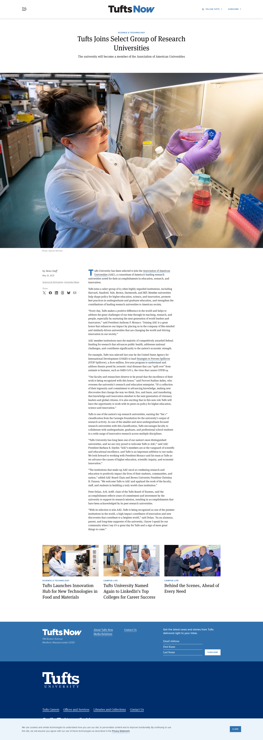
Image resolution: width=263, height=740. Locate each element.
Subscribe (233, 9)
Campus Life (110, 581)
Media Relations (103, 634)
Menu (25, 9)
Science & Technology (131, 33)
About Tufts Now (103, 630)
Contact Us (130, 630)
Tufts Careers (50, 709)
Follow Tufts (213, 9)
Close (235, 729)
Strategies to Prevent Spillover (153, 358)
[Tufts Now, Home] (131, 9)
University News (71, 282)
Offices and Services (76, 709)
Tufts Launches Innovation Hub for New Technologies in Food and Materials (70, 591)
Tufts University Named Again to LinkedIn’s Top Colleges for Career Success (129, 591)
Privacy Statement (121, 731)
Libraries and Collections (109, 709)
